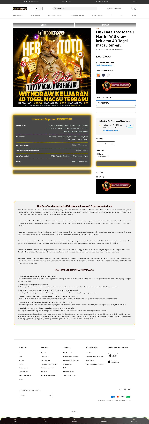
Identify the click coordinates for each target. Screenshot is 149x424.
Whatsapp (104, 421)
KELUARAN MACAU (102, 2)
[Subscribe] (50, 395)
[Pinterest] (104, 177)
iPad (20, 356)
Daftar (74, 421)
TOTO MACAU (30, 2)
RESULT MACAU (97, 15)
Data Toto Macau (25, 375)
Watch (21, 364)
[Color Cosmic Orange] (98, 75)
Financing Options (47, 368)
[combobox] (74, 8)
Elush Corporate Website (95, 364)
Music (21, 379)
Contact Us (67, 364)
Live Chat (134, 421)
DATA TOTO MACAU (108, 400)
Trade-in (44, 372)
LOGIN (43, 25)
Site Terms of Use (69, 375)
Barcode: (111, 49)
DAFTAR (105, 25)
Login (45, 421)
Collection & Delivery (71, 356)
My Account (67, 353)
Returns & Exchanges (71, 360)
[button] (17, 15)
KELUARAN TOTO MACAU (107, 110)
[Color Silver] (108, 75)
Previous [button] (14, 2)
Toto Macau (23, 368)
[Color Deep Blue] (103, 75)
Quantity (99, 139)
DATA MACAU (66, 2)
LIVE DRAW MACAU (55, 15)
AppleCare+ (45, 353)
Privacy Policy (68, 372)
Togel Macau (23, 372)
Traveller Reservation (49, 375)
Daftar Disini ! (34, 2)
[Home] (20, 8)
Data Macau (45, 360)
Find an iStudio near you (94, 356)
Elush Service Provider (49, 364)
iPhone (21, 360)
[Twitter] (100, 177)
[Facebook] (97, 177)
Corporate (44, 356)
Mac (20, 353)
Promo (15, 421)
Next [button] (135, 2)
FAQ (64, 368)
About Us (89, 353)
